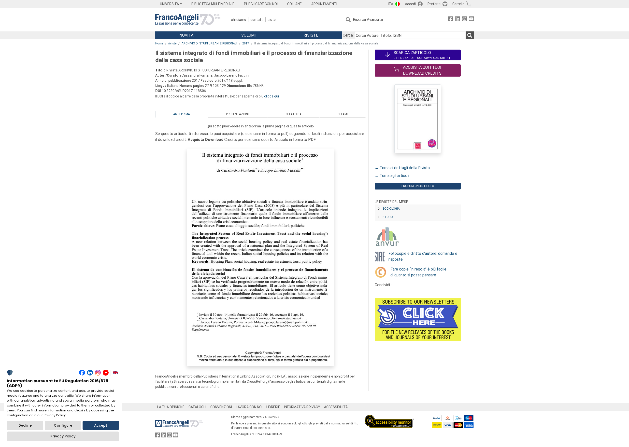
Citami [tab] (343, 114)
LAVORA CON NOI (249, 407)
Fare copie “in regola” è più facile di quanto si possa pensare (418, 272)
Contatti (256, 20)
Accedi (410, 4)
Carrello (458, 4)
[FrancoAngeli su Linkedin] (457, 19)
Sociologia (391, 208)
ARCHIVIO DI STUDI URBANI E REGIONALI (209, 43)
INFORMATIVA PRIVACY (302, 407)
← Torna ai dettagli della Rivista (402, 167)
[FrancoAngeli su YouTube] (471, 19)
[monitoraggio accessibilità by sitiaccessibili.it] (389, 417)
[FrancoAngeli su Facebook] (450, 19)
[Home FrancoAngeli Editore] (187, 19)
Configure (63, 425)
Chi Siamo (238, 20)
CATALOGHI (197, 407)
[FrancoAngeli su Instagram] (464, 19)
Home (159, 43)
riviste (172, 43)
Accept (100, 425)
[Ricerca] (470, 35)
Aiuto (272, 20)
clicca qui (271, 96)
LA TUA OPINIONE (171, 407)
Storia (388, 217)
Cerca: (348, 35)
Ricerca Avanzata (368, 19)
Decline (25, 425)
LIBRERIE (273, 407)
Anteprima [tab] (181, 114)
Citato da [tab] (293, 114)
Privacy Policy (62, 436)
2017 (245, 43)
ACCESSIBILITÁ (336, 407)
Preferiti (434, 4)
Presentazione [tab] (238, 114)
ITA (390, 4)
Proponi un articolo (417, 186)
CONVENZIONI (221, 407)
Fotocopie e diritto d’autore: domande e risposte (422, 256)
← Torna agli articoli (392, 175)
